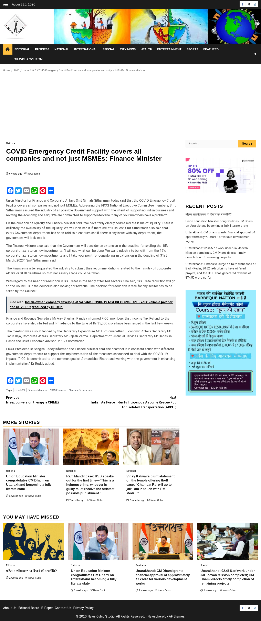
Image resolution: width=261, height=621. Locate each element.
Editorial (22, 49)
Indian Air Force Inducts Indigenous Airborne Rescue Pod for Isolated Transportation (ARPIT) (133, 402)
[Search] (255, 54)
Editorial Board (28, 608)
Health (146, 49)
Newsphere (155, 616)
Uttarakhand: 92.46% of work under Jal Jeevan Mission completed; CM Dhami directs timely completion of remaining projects (217, 252)
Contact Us (63, 608)
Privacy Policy (83, 608)
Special (109, 49)
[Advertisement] (130, 107)
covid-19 (19, 390)
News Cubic (34, 496)
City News (128, 49)
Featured (211, 49)
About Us (9, 608)
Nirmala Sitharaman (80, 390)
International (85, 49)
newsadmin (34, 173)
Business (42, 49)
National (61, 49)
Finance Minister (37, 390)
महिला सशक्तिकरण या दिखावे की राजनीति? (209, 214)
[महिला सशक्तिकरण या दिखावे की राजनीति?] (33, 541)
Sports (192, 49)
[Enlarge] (251, 295)
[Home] (8, 50)
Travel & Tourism (28, 59)
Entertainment (169, 49)
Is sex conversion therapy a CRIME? (33, 400)
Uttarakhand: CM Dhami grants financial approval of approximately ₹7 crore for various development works (220, 237)
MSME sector (58, 390)
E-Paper (47, 608)
